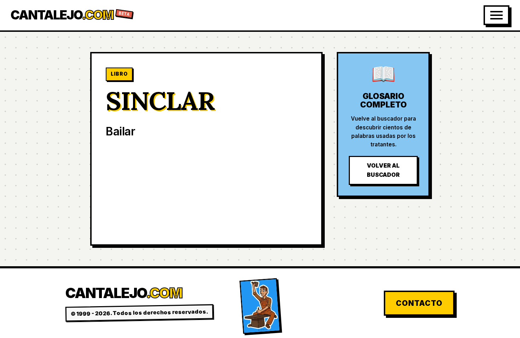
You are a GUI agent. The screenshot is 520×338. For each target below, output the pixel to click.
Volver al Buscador (383, 170)
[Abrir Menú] (496, 15)
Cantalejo (70, 15)
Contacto (419, 303)
